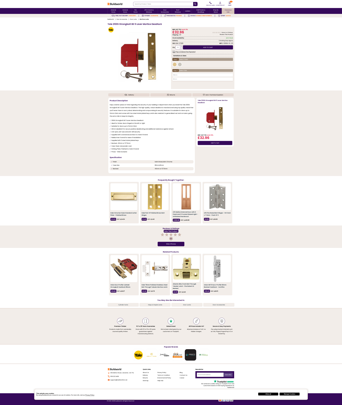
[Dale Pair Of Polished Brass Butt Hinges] (155, 196)
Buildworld (111, 19)
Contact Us (183, 375)
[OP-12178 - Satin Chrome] (180, 64)
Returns (172, 95)
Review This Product (226, 34)
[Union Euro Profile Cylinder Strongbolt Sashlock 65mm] (123, 268)
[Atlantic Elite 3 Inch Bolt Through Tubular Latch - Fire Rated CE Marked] (186, 268)
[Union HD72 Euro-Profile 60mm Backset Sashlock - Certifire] (217, 268)
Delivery (131, 95)
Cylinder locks (123, 305)
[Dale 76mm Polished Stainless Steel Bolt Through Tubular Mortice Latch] (155, 268)
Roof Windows (178, 11)
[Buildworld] (115, 4)
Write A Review (171, 244)
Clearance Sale (228, 11)
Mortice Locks (144, 19)
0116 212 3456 (114, 376)
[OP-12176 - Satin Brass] (174, 64)
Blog (181, 372)
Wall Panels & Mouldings (200, 11)
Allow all (268, 394)
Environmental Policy (164, 378)
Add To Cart (215, 143)
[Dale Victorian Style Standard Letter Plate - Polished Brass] (123, 196)
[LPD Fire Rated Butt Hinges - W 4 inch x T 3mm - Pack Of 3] (217, 196)
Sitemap (145, 380)
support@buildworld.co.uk (118, 380)
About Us (146, 372)
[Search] (195, 4)
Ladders (187, 11)
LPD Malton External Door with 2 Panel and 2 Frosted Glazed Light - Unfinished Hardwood (185, 214)
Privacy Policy (161, 372)
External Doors (125, 11)
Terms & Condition (163, 375)
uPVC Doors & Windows (149, 11)
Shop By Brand (215, 11)
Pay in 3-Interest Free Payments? (186, 52)
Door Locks (133, 19)
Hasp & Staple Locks (155, 305)
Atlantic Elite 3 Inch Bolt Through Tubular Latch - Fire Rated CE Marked (184, 286)
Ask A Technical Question (214, 95)
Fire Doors (136, 11)
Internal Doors (113, 11)
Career (182, 378)
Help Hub (160, 380)
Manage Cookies (289, 394)
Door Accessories (165, 11)
